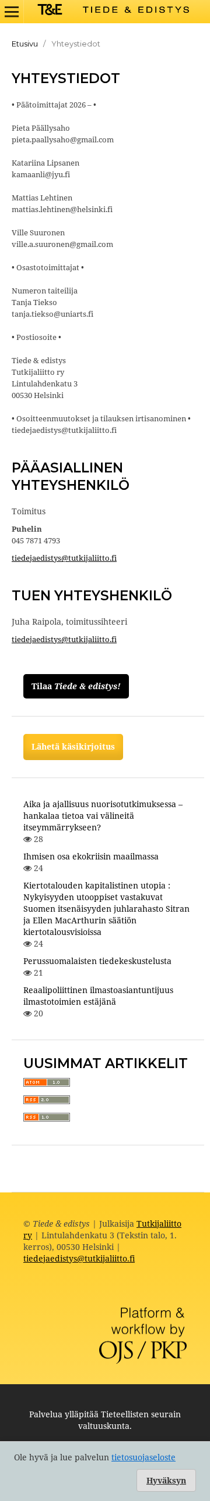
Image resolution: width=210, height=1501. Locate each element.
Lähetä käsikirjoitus (73, 746)
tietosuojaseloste (143, 1457)
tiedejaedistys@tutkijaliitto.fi (64, 558)
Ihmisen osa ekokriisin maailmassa (91, 856)
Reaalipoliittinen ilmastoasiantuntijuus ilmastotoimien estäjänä (98, 995)
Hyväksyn (166, 1480)
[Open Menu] (11, 11)
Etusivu (25, 43)
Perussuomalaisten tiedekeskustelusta (97, 960)
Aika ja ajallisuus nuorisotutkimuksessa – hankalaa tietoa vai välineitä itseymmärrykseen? (103, 815)
